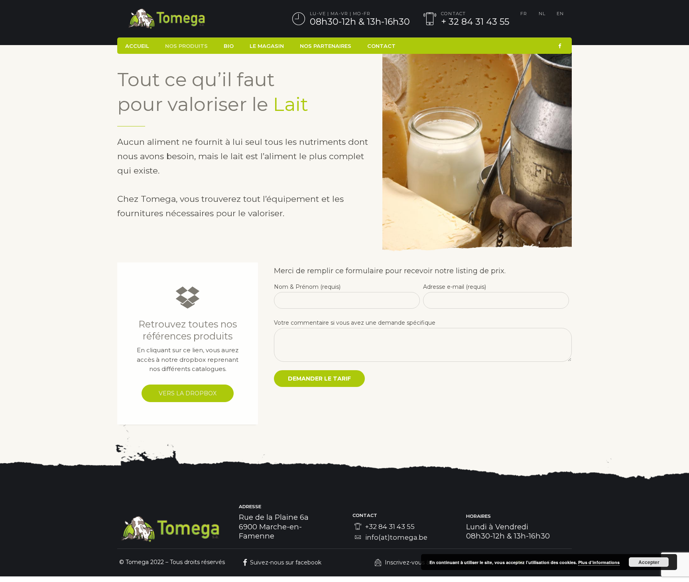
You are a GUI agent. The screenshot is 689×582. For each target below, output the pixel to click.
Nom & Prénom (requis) (307, 286)
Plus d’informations (599, 562)
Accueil (137, 46)
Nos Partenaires (325, 46)
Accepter (648, 562)
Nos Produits (186, 46)
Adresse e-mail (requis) (454, 286)
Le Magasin (267, 46)
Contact (381, 46)
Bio (229, 46)
